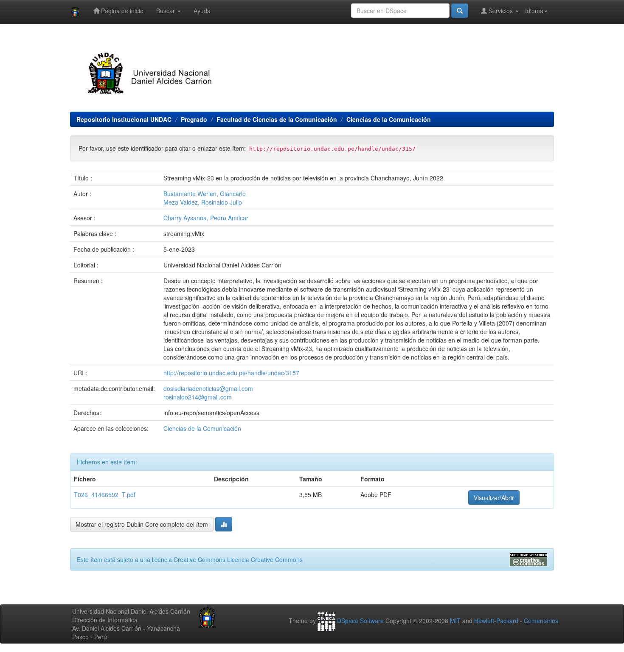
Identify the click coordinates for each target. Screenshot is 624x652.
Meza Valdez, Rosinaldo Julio (202, 202)
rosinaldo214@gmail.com (197, 397)
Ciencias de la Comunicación (388, 119)
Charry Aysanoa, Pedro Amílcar (205, 218)
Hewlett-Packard (496, 620)
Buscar (166, 10)
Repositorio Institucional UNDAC (123, 119)
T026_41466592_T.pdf (104, 494)
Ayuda (202, 10)
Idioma (534, 10)
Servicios (500, 10)
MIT (455, 620)
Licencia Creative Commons (265, 559)
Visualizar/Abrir (494, 497)
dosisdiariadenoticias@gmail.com (208, 388)
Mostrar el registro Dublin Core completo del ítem (142, 524)
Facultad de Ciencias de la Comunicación (276, 119)
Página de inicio (121, 10)
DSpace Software (360, 620)
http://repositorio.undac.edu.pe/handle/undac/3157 (231, 372)
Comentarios (541, 620)
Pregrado (194, 119)
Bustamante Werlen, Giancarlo (204, 193)
